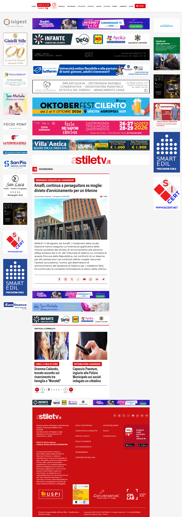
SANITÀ (98, 6)
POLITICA (91, 6)
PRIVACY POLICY (82, 436)
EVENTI (114, 6)
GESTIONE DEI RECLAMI (85, 457)
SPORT (131, 6)
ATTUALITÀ (81, 6)
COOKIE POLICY (109, 436)
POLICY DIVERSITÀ (83, 441)
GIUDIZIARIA (71, 6)
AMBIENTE (123, 6)
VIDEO (141, 6)
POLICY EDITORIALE (83, 425)
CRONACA (61, 6)
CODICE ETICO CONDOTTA (86, 431)
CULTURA (107, 6)
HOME (34, 6)
